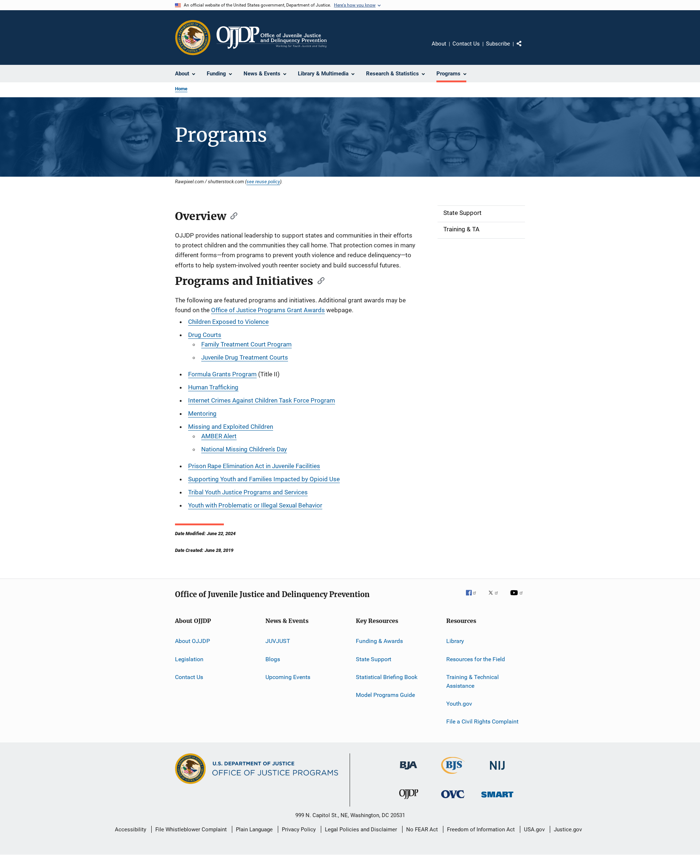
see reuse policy (263, 181)
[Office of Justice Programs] (193, 37)
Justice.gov (568, 829)
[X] (496, 598)
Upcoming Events (287, 677)
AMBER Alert (219, 436)
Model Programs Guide (385, 694)
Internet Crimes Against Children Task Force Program (261, 400)
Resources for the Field (475, 658)
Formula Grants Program (222, 374)
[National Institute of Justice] (497, 771)
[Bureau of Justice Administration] (408, 770)
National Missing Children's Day (244, 449)
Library (455, 641)
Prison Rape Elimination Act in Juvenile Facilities (254, 466)
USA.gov (534, 829)
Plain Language (254, 829)
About (439, 43)
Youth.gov (459, 703)
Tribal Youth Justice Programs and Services (248, 492)
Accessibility (130, 829)
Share (525, 49)
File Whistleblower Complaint (191, 829)
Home (181, 88)
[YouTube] (518, 598)
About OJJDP (192, 641)
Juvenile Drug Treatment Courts (244, 357)
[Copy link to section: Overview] (231, 215)
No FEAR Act (422, 829)
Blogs (272, 658)
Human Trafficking (213, 387)
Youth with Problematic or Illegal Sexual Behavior (255, 505)
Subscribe (498, 43)
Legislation (189, 658)
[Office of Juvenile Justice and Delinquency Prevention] (408, 800)
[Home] (272, 37)
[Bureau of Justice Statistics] (453, 775)
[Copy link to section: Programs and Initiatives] (318, 280)
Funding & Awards (379, 641)
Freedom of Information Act (481, 829)
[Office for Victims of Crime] (452, 799)
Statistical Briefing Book (386, 677)
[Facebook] (474, 598)
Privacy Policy (299, 829)
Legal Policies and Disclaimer (361, 829)
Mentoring (202, 413)
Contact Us (466, 43)
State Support (373, 658)
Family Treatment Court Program (246, 344)
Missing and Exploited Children (230, 426)
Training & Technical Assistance (472, 681)
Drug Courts (204, 334)
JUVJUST (277, 641)
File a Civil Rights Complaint (482, 721)
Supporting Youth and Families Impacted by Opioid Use (264, 479)
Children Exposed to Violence (228, 321)
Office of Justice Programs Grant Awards (268, 310)
